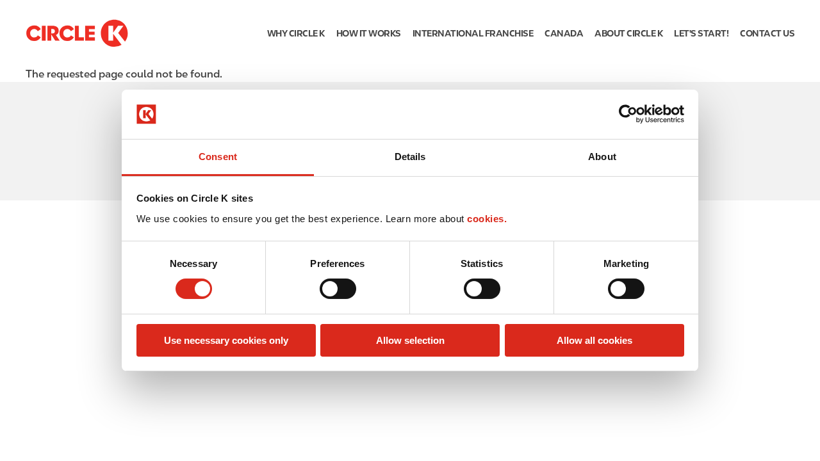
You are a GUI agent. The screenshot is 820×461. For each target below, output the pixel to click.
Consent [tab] (218, 156)
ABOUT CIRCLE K (628, 33)
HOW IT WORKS (368, 33)
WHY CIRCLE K (296, 33)
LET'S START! (701, 33)
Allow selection (410, 340)
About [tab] (602, 156)
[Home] (77, 33)
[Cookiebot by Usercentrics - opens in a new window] (628, 114)
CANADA (564, 33)
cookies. (487, 218)
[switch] (338, 289)
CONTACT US (767, 33)
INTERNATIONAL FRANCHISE (473, 33)
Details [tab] (410, 156)
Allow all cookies (594, 340)
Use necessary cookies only (226, 340)
